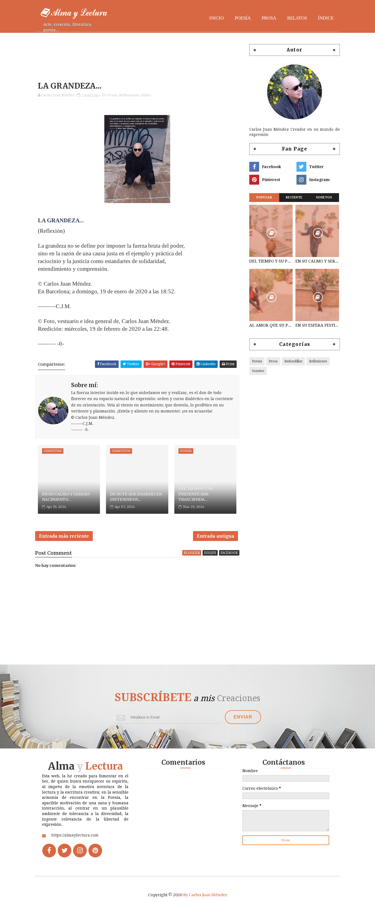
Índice (326, 18)
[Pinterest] (95, 850)
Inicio (216, 18)
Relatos (297, 18)
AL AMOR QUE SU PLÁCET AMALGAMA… (271, 325)
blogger (192, 553)
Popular (264, 197)
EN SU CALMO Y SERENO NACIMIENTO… (65, 497)
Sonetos (324, 197)
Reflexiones (129, 95)
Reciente (294, 197)
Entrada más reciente (64, 536)
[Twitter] (64, 850)
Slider (146, 95)
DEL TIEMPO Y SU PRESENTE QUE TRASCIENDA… (195, 494)
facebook (229, 553)
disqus (210, 553)
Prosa (269, 18)
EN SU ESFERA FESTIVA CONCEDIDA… (317, 325)
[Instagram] (80, 850)
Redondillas (293, 361)
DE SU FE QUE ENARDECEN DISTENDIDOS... (136, 497)
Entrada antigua (215, 536)
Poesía (243, 18)
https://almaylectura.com (75, 835)
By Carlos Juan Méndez (205, 894)
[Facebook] (49, 850)
